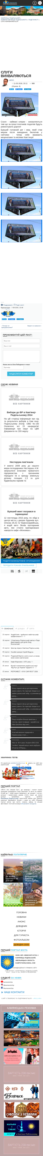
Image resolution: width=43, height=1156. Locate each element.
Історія (21, 930)
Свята (31, 629)
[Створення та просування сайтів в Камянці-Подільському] (21, 1020)
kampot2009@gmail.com (25, 963)
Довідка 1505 (21, 944)
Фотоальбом (21, 940)
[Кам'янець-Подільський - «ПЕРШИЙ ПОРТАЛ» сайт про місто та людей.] (10, 3)
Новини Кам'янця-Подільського (14, 20)
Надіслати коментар (21, 374)
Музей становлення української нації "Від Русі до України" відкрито (24, 666)
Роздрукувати (7, 305)
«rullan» (37, 998)
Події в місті (33, 20)
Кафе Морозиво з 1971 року (21, 662)
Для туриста (21, 935)
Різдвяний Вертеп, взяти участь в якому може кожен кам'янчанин (25, 657)
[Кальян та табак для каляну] (21, 1128)
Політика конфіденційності (15, 967)
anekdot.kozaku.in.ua (18, 763)
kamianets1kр (8, 982)
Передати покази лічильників (18, 565)
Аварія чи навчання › (34, 326)
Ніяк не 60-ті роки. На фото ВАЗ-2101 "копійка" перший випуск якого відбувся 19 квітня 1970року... (26, 744)
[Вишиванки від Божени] (21, 1092)
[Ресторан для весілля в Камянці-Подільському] (21, 1056)
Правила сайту (31, 967)
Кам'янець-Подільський (9, 798)
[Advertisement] (21, 45)
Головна (21, 912)
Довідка (21, 629)
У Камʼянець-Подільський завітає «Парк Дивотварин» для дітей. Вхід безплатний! (25, 642)
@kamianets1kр (8, 985)
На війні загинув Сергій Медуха (22, 652)
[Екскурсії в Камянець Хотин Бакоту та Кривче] (21, 1038)
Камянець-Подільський (10, 18)
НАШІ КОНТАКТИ (14, 992)
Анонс (21, 921)
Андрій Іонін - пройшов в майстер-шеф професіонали (24, 635)
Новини (21, 917)
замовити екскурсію (29, 803)
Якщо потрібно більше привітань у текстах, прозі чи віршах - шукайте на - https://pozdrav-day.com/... (26, 720)
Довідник (21, 926)
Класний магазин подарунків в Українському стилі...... (23, 732)
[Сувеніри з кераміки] (21, 1110)
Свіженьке (8, 629)
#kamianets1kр (8, 988)
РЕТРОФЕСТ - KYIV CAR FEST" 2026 (24, 671)
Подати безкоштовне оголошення (21, 561)
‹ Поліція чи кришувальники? (7, 326)
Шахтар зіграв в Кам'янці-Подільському (25, 648)
